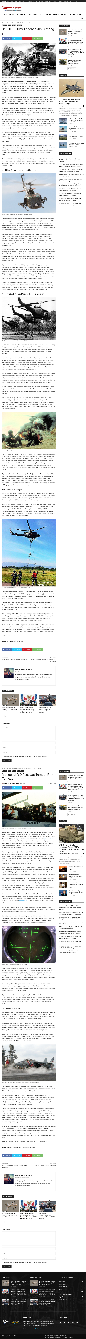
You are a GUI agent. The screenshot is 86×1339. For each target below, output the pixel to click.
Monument (62, 174)
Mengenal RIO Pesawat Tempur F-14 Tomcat (14, 659)
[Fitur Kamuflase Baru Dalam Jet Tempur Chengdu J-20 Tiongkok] (63, 137)
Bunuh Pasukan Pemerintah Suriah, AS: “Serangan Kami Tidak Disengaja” (69, 101)
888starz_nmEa (63, 179)
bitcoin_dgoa (62, 184)
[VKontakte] (77, 1322)
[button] (82, 18)
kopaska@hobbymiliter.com (37, 1329)
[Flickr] (68, 1322)
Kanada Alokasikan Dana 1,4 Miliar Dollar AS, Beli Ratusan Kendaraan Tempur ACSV (75, 61)
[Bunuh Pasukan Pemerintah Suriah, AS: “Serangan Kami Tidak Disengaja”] (71, 88)
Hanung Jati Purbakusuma (12, 34)
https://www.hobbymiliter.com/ (22, 671)
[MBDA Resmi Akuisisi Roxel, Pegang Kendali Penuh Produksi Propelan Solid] (63, 121)
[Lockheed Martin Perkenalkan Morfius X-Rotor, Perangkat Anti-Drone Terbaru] (10, 700)
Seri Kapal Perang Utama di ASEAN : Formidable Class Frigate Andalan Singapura (70, 159)
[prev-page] (3, 716)
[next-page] (6, 716)
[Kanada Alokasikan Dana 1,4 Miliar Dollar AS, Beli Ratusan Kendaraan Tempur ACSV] (63, 62)
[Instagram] (76, 1)
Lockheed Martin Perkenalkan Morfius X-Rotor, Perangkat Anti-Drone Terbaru (9, 709)
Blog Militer (4, 25)
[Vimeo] (81, 1)
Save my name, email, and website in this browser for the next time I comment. (25, 756)
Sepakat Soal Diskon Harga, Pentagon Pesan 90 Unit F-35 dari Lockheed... (76, 128)
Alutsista (8, 23)
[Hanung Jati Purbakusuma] (3, 34)
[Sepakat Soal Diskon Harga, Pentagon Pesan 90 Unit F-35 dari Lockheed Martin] (63, 129)
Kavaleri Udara (20, 641)
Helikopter (13, 23)
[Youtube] (83, 1)
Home (3, 23)
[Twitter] (79, 1)
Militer (9, 25)
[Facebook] (74, 1)
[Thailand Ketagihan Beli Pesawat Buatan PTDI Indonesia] (63, 145)
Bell (7, 641)
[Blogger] (60, 1322)
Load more (71, 68)
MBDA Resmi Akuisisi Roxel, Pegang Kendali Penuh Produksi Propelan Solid (76, 120)
